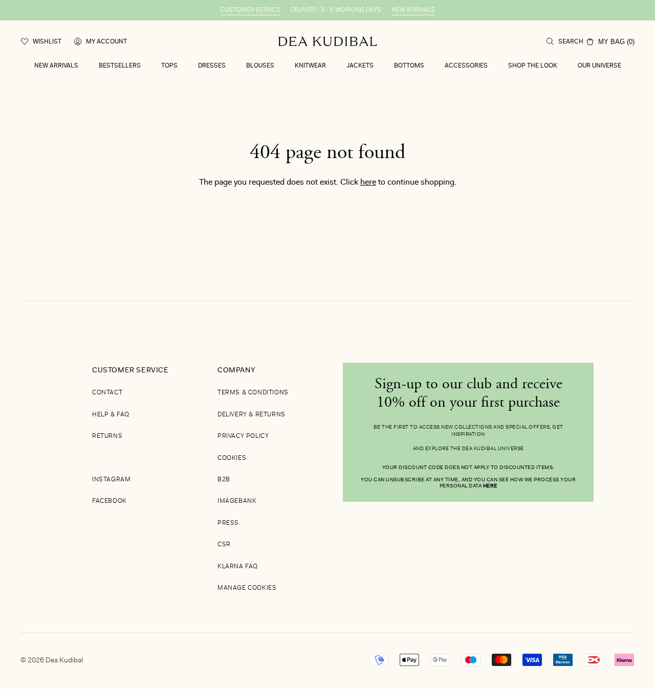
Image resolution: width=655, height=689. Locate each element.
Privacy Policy (243, 436)
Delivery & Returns (251, 415)
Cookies (231, 458)
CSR (224, 545)
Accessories (466, 66)
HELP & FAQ (110, 415)
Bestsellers (120, 66)
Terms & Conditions (253, 393)
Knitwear (310, 66)
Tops (169, 66)
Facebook (109, 501)
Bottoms (409, 66)
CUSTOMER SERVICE (250, 10)
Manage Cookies (246, 588)
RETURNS (107, 436)
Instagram (111, 480)
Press (228, 523)
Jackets (360, 66)
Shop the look (532, 66)
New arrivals (56, 66)
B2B (223, 480)
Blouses (260, 66)
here (368, 183)
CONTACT (107, 393)
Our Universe (599, 66)
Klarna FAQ (237, 567)
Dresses (212, 66)
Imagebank (236, 501)
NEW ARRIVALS (413, 10)
